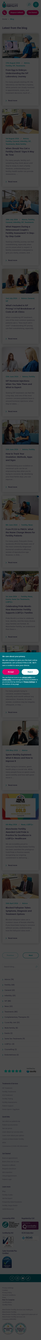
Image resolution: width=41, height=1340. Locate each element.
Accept (11, 672)
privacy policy (27, 677)
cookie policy (6, 679)
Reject (30, 672)
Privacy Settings (29, 682)
